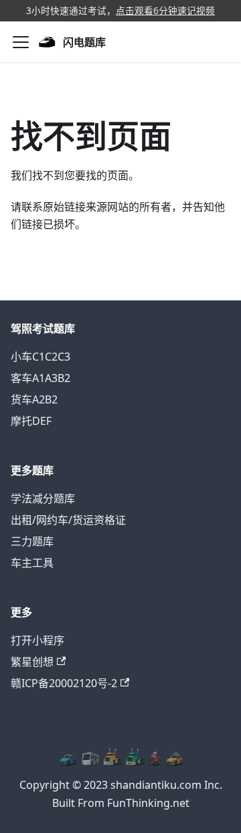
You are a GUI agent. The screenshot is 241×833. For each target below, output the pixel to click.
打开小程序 (37, 640)
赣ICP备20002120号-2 (64, 683)
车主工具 (32, 562)
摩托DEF (31, 420)
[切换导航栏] (21, 42)
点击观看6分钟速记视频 (165, 10)
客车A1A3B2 (40, 378)
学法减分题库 (43, 498)
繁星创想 (32, 661)
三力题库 (32, 541)
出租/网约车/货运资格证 (68, 520)
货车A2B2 (34, 399)
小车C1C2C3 (40, 356)
